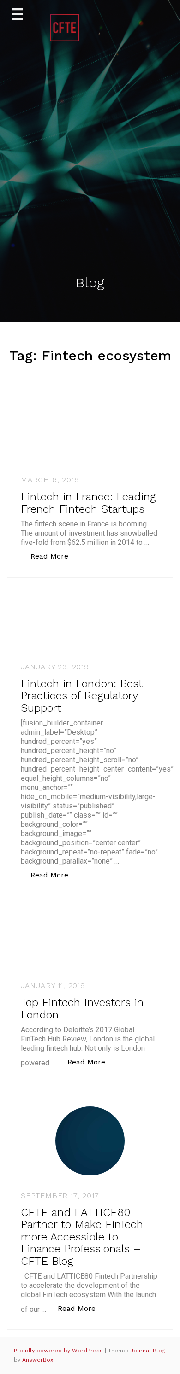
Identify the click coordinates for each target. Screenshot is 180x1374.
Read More (54, 556)
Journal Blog (147, 1350)
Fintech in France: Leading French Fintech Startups (88, 502)
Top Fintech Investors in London (82, 1008)
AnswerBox (37, 1359)
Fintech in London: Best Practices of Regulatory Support (82, 695)
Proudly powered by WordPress (59, 1350)
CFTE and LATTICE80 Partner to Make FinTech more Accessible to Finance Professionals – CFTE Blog (82, 1237)
